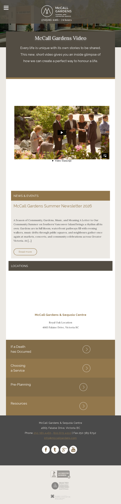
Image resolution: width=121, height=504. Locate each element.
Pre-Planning (21, 384)
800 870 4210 (62, 433)
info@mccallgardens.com (60, 438)
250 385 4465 (42, 433)
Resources (19, 403)
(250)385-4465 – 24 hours (56, 19)
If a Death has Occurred (21, 349)
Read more (25, 251)
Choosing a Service (18, 368)
